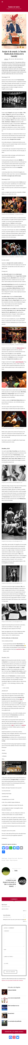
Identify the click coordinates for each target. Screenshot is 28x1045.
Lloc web (6, 963)
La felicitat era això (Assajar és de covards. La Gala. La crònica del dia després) (14, 882)
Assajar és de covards (13, 858)
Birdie (14, 870)
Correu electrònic (8, 956)
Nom (5, 949)
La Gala (3, 860)
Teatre (7, 860)
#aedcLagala (4, 858)
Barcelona (20, 858)
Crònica (6, 59)
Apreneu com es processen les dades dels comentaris (12, 980)
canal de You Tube (20, 649)
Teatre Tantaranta (13, 860)
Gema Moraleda (6, 915)
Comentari (6, 930)
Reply (24, 910)
